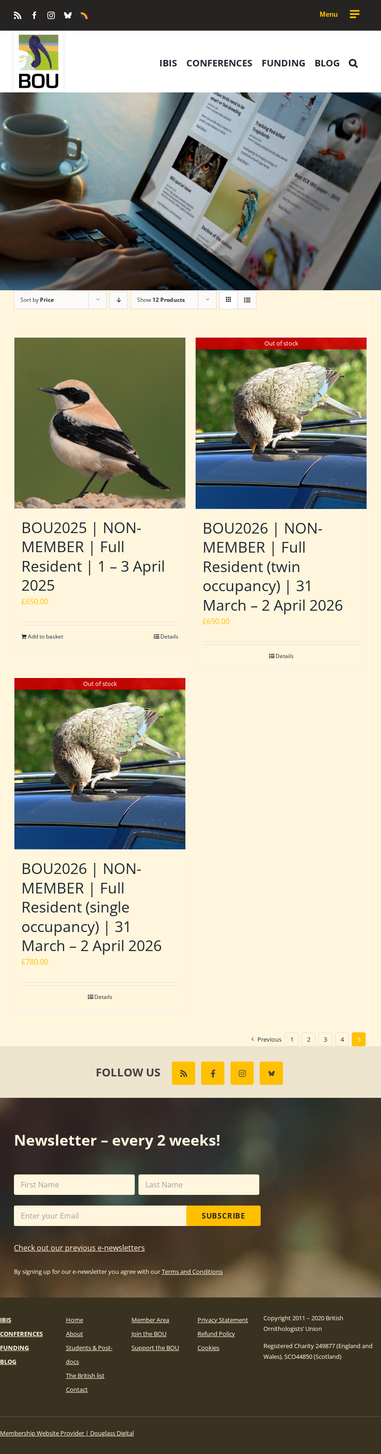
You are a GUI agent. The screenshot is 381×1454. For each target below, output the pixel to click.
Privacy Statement (222, 1320)
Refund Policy (216, 1334)
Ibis (5, 1320)
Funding (14, 1347)
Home (74, 1320)
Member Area (150, 1320)
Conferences (21, 1334)
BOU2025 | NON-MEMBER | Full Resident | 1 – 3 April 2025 (93, 556)
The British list (85, 1375)
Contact (77, 1389)
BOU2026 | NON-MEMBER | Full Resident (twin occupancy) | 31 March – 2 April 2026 (273, 566)
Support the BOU (155, 1347)
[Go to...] (339, 14)
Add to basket (45, 636)
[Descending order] (119, 299)
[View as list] (247, 300)
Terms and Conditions (192, 1271)
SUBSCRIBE (223, 1216)
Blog (8, 1361)
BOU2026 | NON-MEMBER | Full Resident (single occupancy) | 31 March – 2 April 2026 (91, 906)
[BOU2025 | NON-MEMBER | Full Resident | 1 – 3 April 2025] (99, 423)
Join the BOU (148, 1334)
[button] (353, 63)
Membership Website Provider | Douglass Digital (67, 1433)
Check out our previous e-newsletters (79, 1248)
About (74, 1334)
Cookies (208, 1347)
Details (169, 636)
